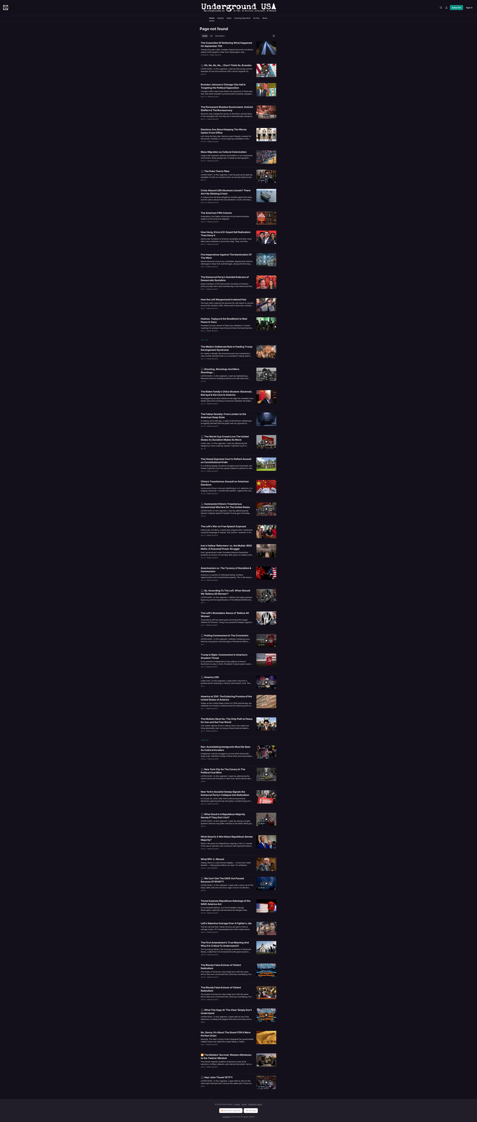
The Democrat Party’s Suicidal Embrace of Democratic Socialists (225, 279)
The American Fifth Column (216, 212)
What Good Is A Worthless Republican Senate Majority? (227, 838)
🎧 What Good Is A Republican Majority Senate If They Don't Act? (223, 816)
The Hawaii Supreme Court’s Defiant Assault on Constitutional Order (226, 461)
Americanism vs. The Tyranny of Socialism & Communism (226, 570)
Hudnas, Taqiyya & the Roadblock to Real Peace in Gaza (224, 320)
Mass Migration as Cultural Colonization (224, 152)
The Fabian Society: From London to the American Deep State (223, 416)
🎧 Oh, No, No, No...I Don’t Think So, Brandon (226, 65)
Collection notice (255, 1104)
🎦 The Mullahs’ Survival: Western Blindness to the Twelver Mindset (226, 1056)
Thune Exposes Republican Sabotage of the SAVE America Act (225, 902)
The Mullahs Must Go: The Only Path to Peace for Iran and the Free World (226, 721)
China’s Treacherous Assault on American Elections (225, 483)
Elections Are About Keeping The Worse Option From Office (223, 131)
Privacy (237, 1104)
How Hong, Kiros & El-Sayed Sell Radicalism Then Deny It (225, 234)
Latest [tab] (204, 36)
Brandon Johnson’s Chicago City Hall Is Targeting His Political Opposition (223, 86)
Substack (226, 1117)
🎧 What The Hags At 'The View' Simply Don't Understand (226, 1012)
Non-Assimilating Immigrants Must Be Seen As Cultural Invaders (225, 748)
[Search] (440, 7)
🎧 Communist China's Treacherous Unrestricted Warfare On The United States (225, 506)
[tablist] (213, 35)
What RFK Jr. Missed (212, 859)
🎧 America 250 (210, 677)
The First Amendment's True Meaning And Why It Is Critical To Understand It (225, 944)
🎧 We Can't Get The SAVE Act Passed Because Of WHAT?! (222, 880)
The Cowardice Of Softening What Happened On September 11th (226, 44)
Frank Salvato (215, 55)
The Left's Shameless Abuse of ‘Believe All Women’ (225, 615)
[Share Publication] (446, 7)
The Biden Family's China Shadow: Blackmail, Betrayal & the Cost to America (226, 393)
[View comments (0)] (219, 58)
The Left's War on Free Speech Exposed (223, 526)
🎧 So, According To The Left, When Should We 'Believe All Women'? (225, 592)
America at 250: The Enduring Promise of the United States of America (226, 698)
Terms (244, 1104)
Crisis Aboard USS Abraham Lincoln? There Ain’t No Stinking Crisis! (225, 192)
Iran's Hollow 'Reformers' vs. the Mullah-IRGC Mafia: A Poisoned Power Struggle (226, 547)
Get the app (251, 1110)
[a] (266, 70)
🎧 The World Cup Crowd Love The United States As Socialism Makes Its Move (225, 438)
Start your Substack (231, 1110)
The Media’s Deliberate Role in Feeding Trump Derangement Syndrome (226, 348)
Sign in (469, 7)
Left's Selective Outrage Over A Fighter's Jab (226, 923)
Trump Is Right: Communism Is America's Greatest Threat (224, 656)
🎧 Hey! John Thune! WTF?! (217, 1077)
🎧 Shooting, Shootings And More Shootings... (220, 371)
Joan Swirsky (212, 868)
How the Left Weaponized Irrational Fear (223, 299)
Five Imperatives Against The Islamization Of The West (226, 256)
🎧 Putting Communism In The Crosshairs (224, 635)
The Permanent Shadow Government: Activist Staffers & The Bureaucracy (227, 109)
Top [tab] (211, 36)
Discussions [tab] (219, 36)
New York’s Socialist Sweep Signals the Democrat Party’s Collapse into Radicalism (225, 793)
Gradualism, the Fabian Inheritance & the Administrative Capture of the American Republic (225, 217)
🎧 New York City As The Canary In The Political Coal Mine (223, 771)
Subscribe (456, 7)
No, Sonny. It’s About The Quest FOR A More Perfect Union (226, 1034)
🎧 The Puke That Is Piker (215, 171)
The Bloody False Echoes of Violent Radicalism (221, 967)
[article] (238, 50)
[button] (212, 18)
